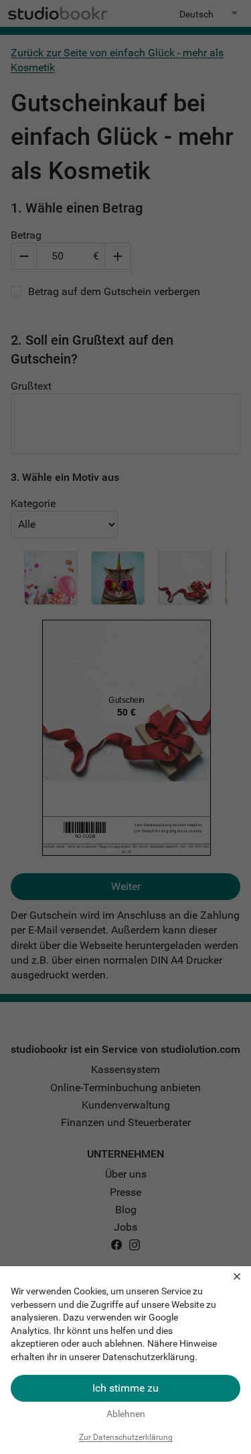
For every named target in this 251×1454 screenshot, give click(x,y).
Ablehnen (125, 1413)
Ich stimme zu (125, 1388)
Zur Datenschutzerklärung (126, 1437)
